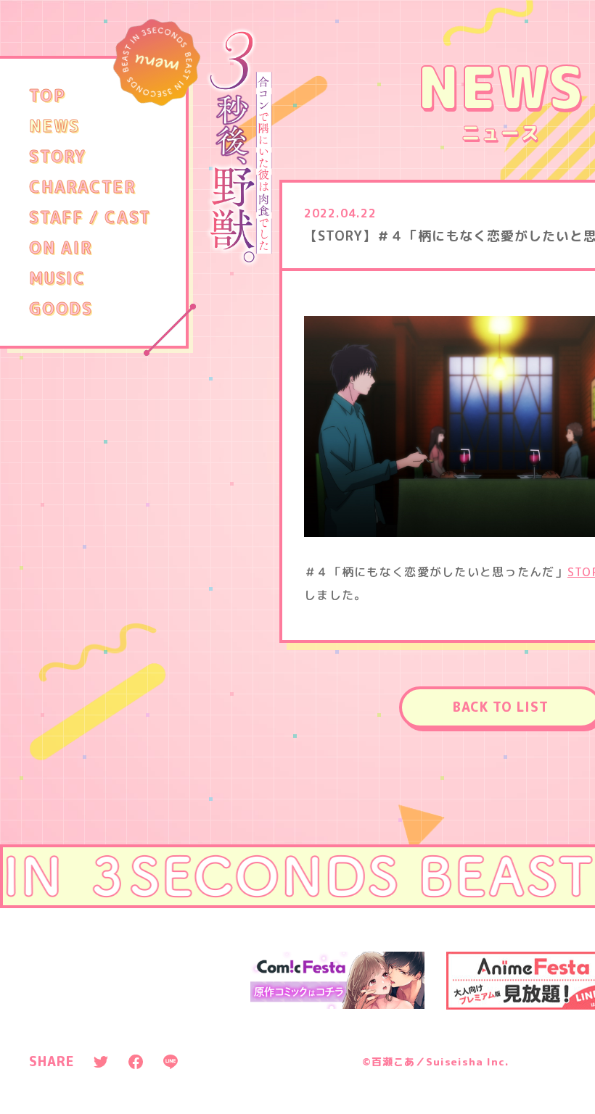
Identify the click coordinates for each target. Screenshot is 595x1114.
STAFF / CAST (90, 217)
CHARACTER (82, 187)
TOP (47, 96)
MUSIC (57, 278)
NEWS (54, 126)
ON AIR (60, 248)
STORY (57, 157)
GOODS (61, 309)
